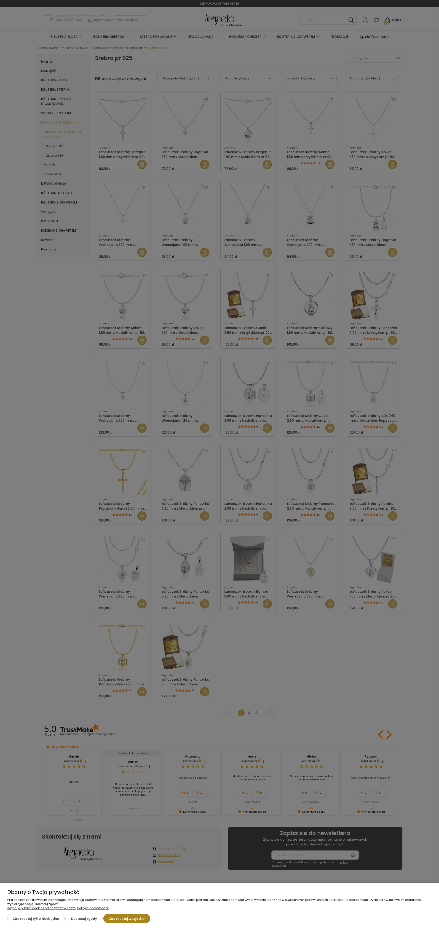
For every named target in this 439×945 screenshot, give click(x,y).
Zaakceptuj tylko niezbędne (36, 918)
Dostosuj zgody (84, 918)
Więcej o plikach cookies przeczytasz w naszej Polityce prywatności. (58, 908)
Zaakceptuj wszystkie (127, 918)
